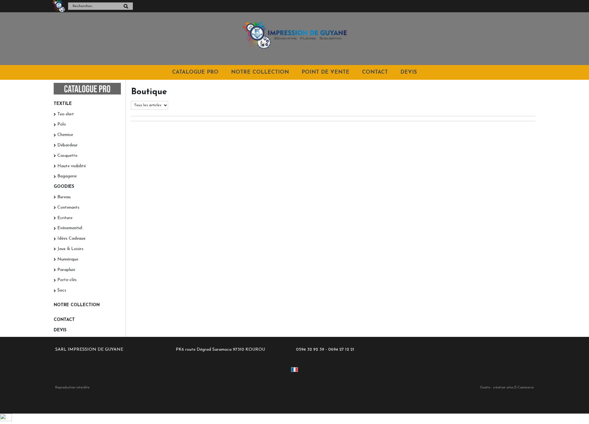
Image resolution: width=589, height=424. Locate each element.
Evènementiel (69, 228)
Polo (61, 124)
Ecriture (64, 218)
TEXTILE (63, 104)
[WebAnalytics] (6, 420)
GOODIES (64, 186)
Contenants (68, 207)
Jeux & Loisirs (70, 249)
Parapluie (66, 270)
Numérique (67, 259)
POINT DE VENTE (325, 72)
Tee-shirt (65, 114)
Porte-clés (67, 280)
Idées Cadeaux (71, 238)
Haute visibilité (71, 166)
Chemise (65, 135)
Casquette (67, 155)
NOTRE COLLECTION (260, 72)
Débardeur (67, 145)
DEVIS (408, 72)
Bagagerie (67, 176)
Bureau (64, 197)
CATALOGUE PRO (195, 72)
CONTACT (375, 72)
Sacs (61, 290)
